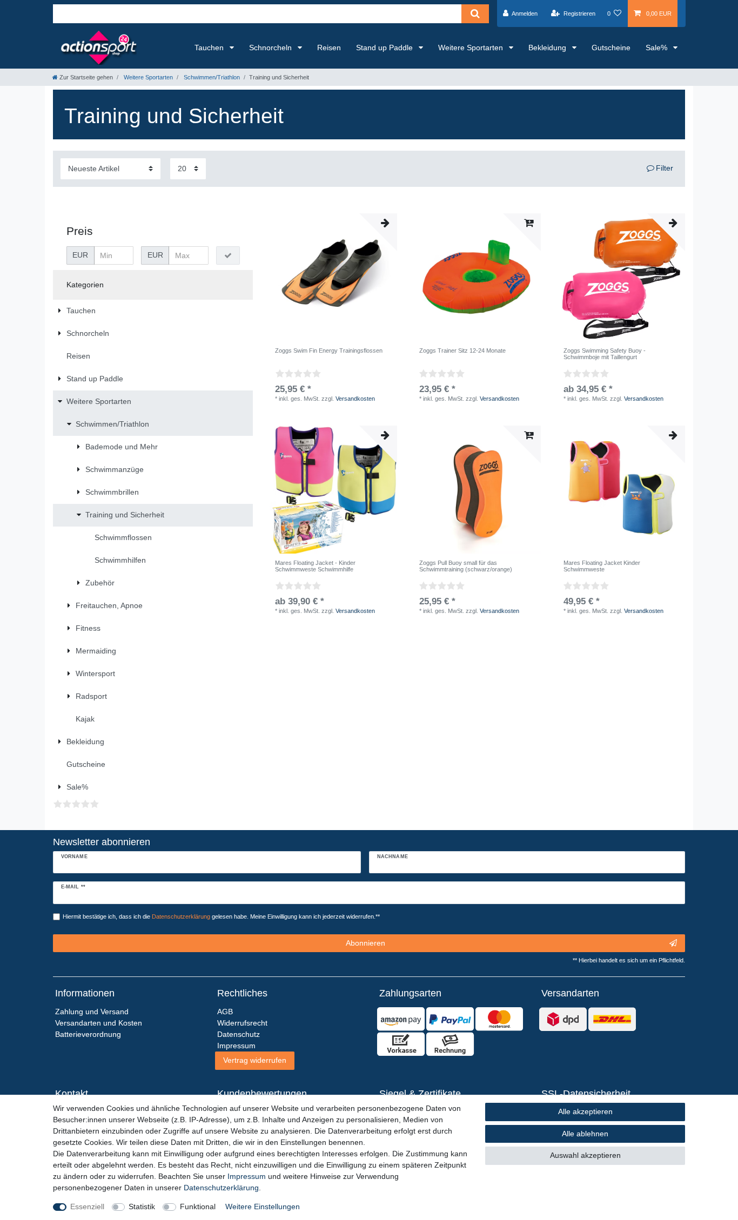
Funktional (198, 1206)
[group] (333, 277)
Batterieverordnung (88, 1034)
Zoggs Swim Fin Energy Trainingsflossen (329, 350)
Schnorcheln (271, 47)
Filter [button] (664, 168)
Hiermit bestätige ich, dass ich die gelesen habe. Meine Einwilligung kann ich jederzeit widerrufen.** (221, 916)
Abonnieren (365, 943)
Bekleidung (548, 47)
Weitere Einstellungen (262, 1206)
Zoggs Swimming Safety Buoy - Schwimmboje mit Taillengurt (604, 353)
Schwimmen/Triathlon (211, 77)
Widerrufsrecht (242, 1023)
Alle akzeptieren (585, 1111)
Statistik (142, 1206)
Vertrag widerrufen (254, 1060)
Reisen (329, 47)
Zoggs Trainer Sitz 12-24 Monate (462, 350)
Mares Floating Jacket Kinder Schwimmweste (601, 566)
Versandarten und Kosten (98, 1023)
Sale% (657, 47)
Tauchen (210, 47)
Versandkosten (355, 398)
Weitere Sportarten (471, 47)
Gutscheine (611, 47)
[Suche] (475, 13)
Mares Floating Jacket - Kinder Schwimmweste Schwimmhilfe (315, 566)
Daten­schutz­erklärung (221, 1187)
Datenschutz (238, 1034)
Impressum (246, 1176)
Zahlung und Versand (92, 1011)
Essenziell (87, 1206)
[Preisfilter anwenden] (228, 255)
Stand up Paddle (385, 47)
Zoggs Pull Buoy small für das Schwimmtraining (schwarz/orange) (465, 566)
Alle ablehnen (585, 1133)
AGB (225, 1011)
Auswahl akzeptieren (585, 1155)
